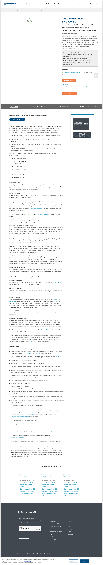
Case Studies (52, 536)
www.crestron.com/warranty (33, 427)
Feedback (69, 536)
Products (6, 10)
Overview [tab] (14, 106)
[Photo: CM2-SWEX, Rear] (31, 21)
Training (69, 529)
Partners (69, 523)
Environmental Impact (55, 526)
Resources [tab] (64, 106)
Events (69, 531)
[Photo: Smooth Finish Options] (30, 21)
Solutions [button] (29, 3)
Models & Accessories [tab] (89, 106)
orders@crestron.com (36, 208)
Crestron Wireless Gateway (49, 330)
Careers (69, 518)
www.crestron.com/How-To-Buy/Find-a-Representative (23, 414)
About (51, 518)
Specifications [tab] (39, 106)
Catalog (12, 10)
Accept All (84, 561)
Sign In (87, 3)
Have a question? (69, 80)
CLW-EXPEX (34, 341)
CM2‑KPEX (12, 301)
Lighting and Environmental (23, 10)
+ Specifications (66, 87)
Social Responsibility (54, 523)
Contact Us (52, 541)
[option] (29, 484)
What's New (56, 3)
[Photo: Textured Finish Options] (28, 21)
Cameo (33, 10)
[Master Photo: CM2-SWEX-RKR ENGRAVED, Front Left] (27, 21)
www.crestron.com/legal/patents (48, 431)
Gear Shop (70, 534)
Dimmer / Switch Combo (43, 10)
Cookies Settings (73, 561)
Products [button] (37, 3)
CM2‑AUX (29, 353)
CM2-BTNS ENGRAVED (44, 214)
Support (69, 521)
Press (68, 526)
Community (81, 3)
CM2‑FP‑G (57, 282)
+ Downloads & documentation (88, 87)
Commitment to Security (55, 531)
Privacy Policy (39, 553)
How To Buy (46, 3)
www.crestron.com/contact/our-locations (20, 416)
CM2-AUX (56, 299)
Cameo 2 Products (17, 119)
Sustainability (53, 521)
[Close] (100, 561)
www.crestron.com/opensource (17, 437)
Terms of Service (47, 553)
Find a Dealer (69, 93)
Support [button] (65, 3)
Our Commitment (54, 529)
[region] (51, 561)
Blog (50, 534)
